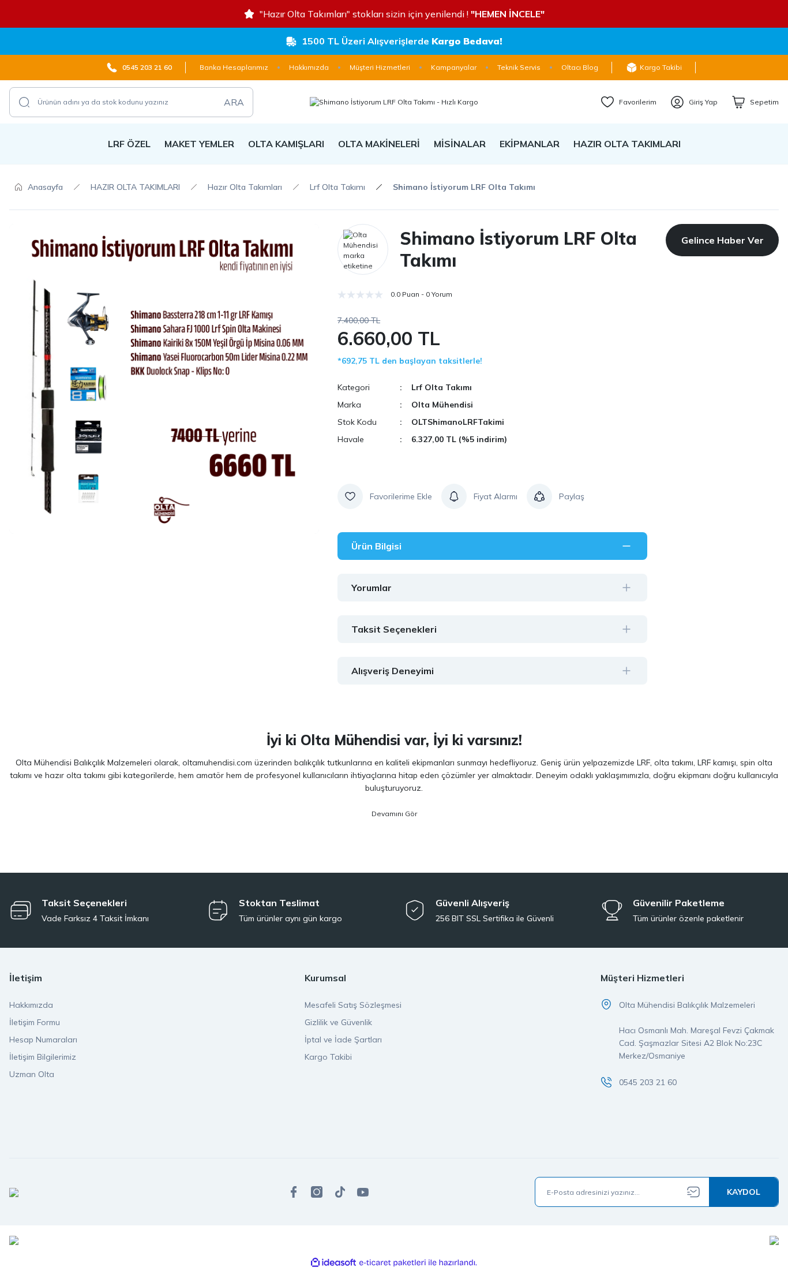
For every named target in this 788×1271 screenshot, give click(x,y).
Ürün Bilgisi (376, 546)
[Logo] (394, 101)
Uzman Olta (31, 1074)
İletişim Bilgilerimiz (42, 1057)
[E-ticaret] (392, 1263)
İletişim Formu (34, 1022)
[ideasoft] (333, 1262)
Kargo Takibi (328, 1057)
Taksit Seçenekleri (394, 629)
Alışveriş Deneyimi (392, 670)
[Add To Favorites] (384, 496)
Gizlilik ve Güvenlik (338, 1022)
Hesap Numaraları (43, 1039)
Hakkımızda (31, 1005)
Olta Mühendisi (442, 404)
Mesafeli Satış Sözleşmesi (353, 1005)
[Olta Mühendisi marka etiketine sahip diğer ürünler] (362, 249)
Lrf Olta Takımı (441, 387)
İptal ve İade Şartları (343, 1039)
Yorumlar (371, 587)
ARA (234, 102)
